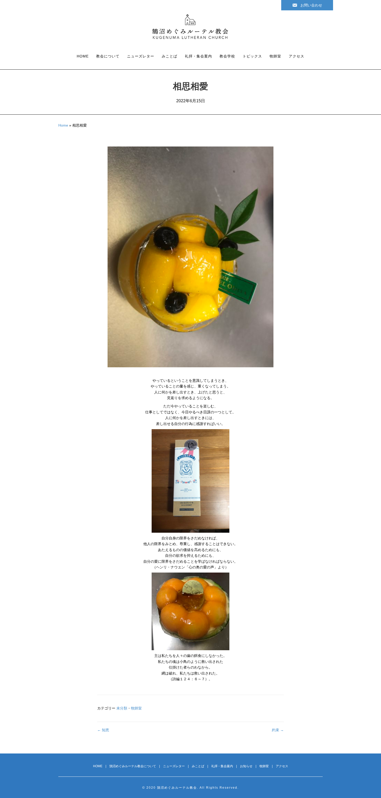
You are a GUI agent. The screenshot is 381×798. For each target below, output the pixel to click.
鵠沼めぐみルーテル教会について (132, 766)
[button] (307, 5)
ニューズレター (140, 56)
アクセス (296, 56)
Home (63, 125)
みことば (169, 56)
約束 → (278, 730)
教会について (107, 56)
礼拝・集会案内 (198, 56)
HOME (83, 56)
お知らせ (246, 766)
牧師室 (275, 56)
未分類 (121, 708)
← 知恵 (103, 730)
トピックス (252, 56)
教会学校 (227, 56)
